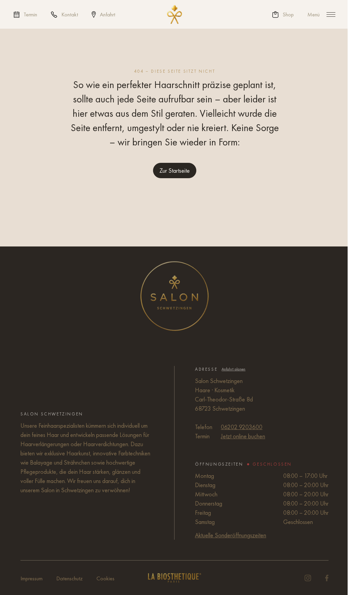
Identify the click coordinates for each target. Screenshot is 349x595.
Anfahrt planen (233, 369)
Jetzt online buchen (243, 436)
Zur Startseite (175, 170)
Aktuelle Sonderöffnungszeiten (230, 535)
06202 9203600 (241, 427)
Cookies (105, 578)
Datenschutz (69, 578)
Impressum (31, 578)
